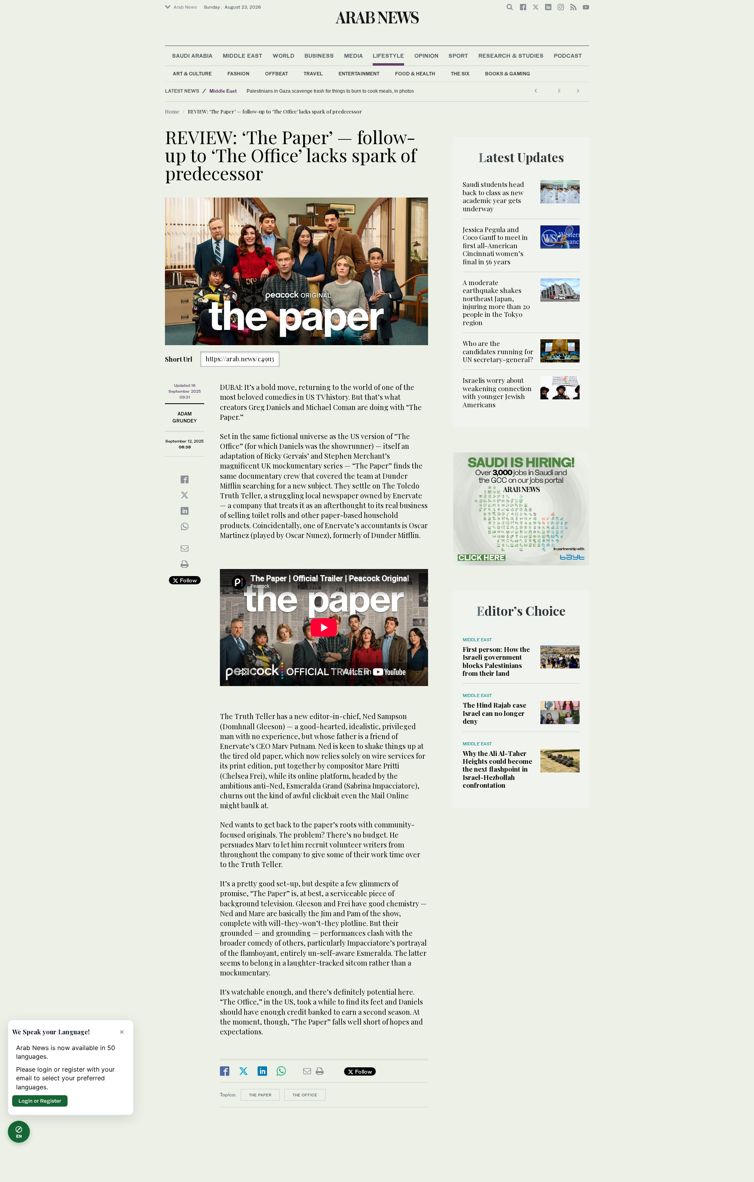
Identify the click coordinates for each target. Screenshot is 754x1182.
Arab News (185, 7)
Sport (458, 55)
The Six (460, 74)
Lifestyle (388, 55)
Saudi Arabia (192, 55)
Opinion (426, 55)
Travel (313, 74)
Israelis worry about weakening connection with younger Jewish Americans (497, 392)
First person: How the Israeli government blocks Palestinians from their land (496, 661)
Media (353, 55)
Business (319, 55)
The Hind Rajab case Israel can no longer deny (494, 713)
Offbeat (276, 74)
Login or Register (39, 1101)
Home (172, 111)
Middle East (242, 55)
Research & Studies (511, 55)
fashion (238, 74)
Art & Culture (192, 74)
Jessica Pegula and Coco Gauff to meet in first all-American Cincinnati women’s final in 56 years (495, 245)
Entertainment (359, 74)
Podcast (568, 55)
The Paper (260, 1094)
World (284, 55)
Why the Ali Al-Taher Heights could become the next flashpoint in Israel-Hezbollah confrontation (497, 769)
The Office (305, 1094)
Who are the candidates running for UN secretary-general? (498, 351)
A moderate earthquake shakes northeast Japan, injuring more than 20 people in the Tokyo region (496, 302)
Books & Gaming (507, 74)
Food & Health (415, 74)
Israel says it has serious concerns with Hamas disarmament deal (316, 91)
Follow (187, 580)
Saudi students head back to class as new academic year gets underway (493, 196)
